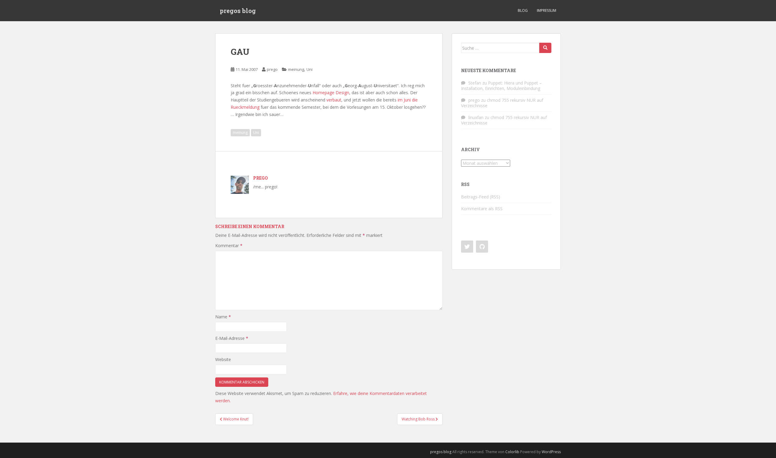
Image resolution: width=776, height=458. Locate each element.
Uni (309, 69)
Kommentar (228, 245)
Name (223, 317)
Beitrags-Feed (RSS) (480, 197)
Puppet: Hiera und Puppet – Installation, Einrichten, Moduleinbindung (501, 85)
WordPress (551, 451)
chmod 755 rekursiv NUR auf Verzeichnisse (502, 102)
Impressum (546, 10)
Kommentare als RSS (482, 208)
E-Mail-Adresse (231, 338)
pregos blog (238, 11)
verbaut (333, 100)
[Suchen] (545, 48)
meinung (296, 69)
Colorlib (512, 451)
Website (223, 359)
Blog (523, 10)
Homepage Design (331, 92)
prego (272, 69)
